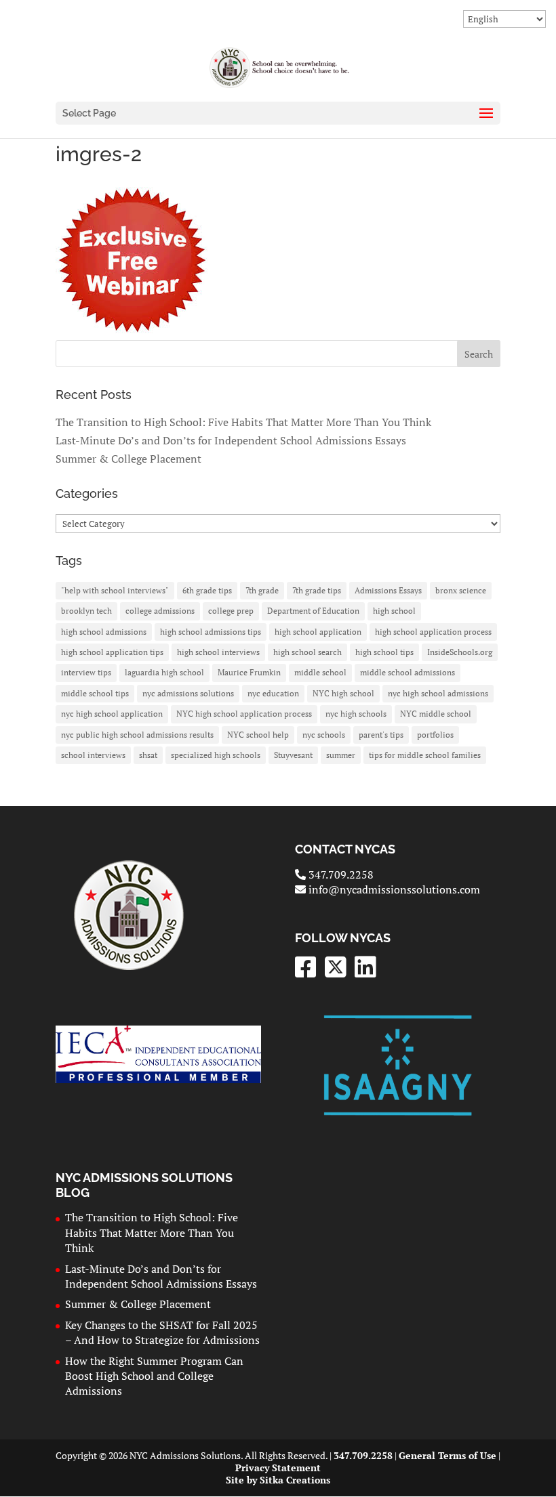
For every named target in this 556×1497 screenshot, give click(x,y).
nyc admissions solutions (188, 693)
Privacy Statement (278, 1467)
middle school (320, 672)
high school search (307, 652)
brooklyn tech (86, 611)
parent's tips (381, 735)
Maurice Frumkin (249, 672)
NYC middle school (435, 714)
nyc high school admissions (438, 693)
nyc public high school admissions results (137, 735)
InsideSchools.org (459, 652)
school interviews (93, 755)
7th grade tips (316, 590)
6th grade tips (207, 590)
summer (340, 755)
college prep (231, 611)
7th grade (262, 590)
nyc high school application (112, 714)
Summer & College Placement (128, 458)
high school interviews (218, 652)
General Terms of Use (447, 1455)
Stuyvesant (293, 755)
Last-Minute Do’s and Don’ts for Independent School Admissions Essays (231, 440)
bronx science (460, 590)
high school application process (433, 632)
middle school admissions (407, 672)
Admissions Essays (388, 590)
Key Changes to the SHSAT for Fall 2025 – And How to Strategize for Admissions (162, 1332)
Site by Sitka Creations (278, 1479)
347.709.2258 (339, 874)
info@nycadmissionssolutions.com (393, 889)
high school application (318, 632)
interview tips (86, 672)
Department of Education (313, 611)
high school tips (384, 652)
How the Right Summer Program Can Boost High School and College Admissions (154, 1376)
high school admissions (103, 632)
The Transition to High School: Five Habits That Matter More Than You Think (243, 422)
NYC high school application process (244, 714)
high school (394, 611)
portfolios (435, 735)
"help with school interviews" (115, 590)
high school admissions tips (210, 632)
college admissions (160, 611)
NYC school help (258, 735)
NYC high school (343, 693)
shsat (148, 755)
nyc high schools (355, 714)
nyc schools (323, 735)
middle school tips (95, 693)
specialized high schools (215, 755)
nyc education (273, 693)
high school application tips (112, 652)
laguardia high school (164, 672)
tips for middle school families (425, 755)
